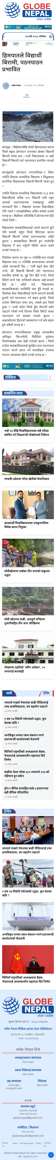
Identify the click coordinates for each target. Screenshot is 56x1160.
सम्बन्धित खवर (13, 393)
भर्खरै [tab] (9, 693)
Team (15, 1143)
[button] (51, 36)
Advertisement (27, 1143)
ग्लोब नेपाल (16, 85)
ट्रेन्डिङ (7, 811)
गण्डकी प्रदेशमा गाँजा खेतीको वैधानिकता (26, 479)
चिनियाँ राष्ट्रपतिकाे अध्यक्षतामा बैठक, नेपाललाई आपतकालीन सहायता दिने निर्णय (25, 756)
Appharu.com (30, 1156)
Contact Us (47, 1144)
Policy (38, 1143)
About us (5, 1144)
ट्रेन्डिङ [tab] (46, 693)
